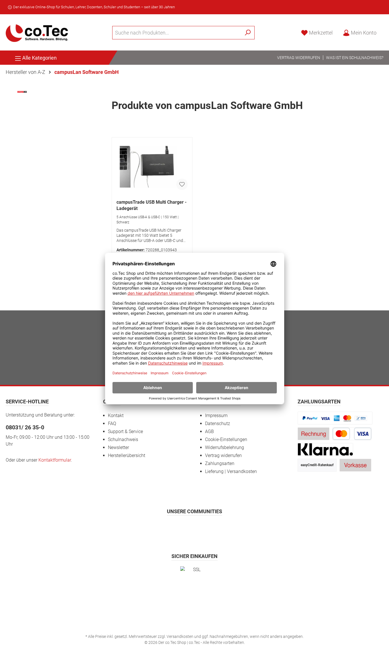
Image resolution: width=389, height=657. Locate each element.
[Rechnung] (313, 433)
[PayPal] (335, 418)
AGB (209, 431)
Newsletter (118, 447)
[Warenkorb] (385, 31)
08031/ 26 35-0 (25, 427)
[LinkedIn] (222, 527)
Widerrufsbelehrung (224, 447)
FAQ (112, 423)
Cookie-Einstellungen (226, 439)
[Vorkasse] (355, 465)
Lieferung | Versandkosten (231, 471)
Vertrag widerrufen (298, 57)
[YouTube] (208, 527)
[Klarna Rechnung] (325, 449)
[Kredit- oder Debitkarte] (352, 433)
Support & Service (125, 431)
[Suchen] (248, 32)
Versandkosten (180, 636)
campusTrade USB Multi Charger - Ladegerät (151, 205)
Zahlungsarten (219, 463)
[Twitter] (194, 527)
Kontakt (116, 415)
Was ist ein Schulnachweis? (354, 57)
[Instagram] (180, 527)
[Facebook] (166, 527)
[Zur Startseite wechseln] (37, 32)
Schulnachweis (123, 439)
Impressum (216, 415)
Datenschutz (217, 423)
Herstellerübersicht (126, 455)
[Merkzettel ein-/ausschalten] (182, 184)
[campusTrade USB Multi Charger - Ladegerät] (152, 166)
